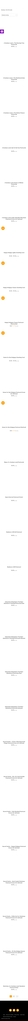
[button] (2, 31)
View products (14, 49)
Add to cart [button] (14, 223)
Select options (14, 258)
